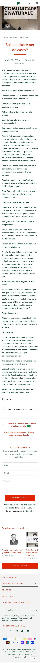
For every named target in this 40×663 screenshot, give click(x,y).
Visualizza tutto (20, 565)
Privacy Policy (13, 616)
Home (6, 37)
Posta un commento (20, 497)
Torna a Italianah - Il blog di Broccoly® (21, 409)
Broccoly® (12, 649)
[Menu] (3, 3)
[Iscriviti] (36, 610)
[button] (30, 3)
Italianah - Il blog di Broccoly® (22, 37)
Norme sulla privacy (23, 508)
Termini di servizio (14, 511)
